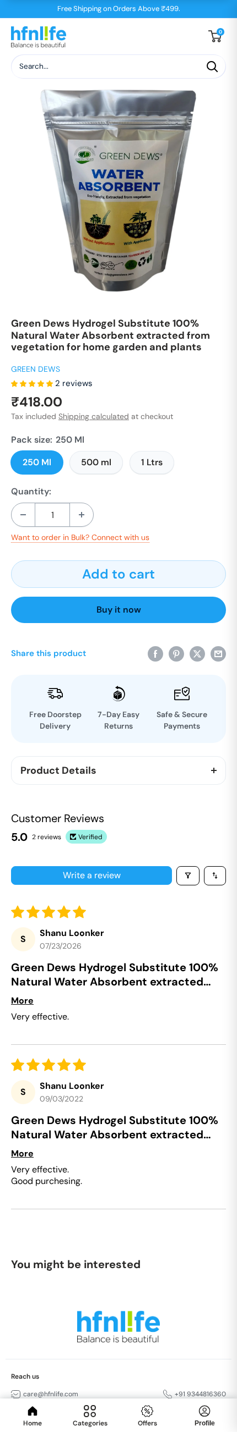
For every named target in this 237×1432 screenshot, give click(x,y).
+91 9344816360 (200, 1394)
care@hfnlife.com (50, 1394)
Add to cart (118, 573)
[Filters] (188, 875)
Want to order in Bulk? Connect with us (80, 537)
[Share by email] (218, 653)
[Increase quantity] (81, 514)
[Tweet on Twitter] (197, 653)
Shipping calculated (93, 416)
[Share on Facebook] (155, 653)
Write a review (92, 875)
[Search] (212, 66)
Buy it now (118, 609)
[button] (33, 383)
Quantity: (31, 491)
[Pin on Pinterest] (176, 653)
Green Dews (35, 369)
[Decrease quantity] (23, 514)
